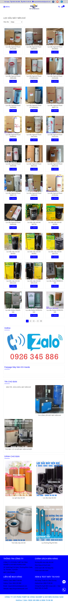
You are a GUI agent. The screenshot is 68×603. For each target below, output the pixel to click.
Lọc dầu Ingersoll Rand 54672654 (34, 135)
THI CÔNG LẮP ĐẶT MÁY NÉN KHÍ (49, 415)
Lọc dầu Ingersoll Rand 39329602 (55, 48)
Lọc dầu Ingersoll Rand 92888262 (13, 135)
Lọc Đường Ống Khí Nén (49, 543)
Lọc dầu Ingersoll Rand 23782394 (55, 194)
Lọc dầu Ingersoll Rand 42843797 (34, 48)
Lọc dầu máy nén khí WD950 (13, 252)
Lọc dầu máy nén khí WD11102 (13, 282)
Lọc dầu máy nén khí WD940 (54, 223)
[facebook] (53, 1)
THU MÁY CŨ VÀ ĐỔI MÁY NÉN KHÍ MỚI (18, 449)
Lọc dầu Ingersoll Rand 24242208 (55, 77)
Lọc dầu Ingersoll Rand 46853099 (13, 165)
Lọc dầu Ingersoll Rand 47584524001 (34, 77)
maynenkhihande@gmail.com (42, 1)
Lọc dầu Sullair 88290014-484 (55, 282)
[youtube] (58, 1)
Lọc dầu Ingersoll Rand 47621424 (55, 135)
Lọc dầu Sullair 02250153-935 (55, 311)
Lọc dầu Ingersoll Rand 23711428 (13, 48)
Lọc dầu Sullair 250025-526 (13, 311)
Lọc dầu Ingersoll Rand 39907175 (13, 194)
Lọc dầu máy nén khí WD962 (33, 252)
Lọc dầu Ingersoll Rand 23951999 (13, 77)
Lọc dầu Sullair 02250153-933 (34, 311)
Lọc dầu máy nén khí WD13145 (33, 282)
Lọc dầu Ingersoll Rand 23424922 (13, 106)
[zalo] (62, 1)
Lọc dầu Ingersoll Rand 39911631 (34, 165)
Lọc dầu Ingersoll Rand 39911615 (55, 165)
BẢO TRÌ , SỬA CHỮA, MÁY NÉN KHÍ (18, 387)
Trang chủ (6, 12)
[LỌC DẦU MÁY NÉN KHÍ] (34, 6)
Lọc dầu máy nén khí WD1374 (54, 252)
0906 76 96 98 (27, 1)
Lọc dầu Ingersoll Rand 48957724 (55, 106)
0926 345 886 (16, 1)
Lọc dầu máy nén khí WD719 (33, 223)
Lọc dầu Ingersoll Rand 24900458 (13, 223)
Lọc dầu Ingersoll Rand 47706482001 (34, 106)
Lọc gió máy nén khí (18, 498)
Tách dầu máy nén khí (19, 543)
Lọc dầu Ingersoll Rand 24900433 (34, 194)
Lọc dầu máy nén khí (49, 498)
